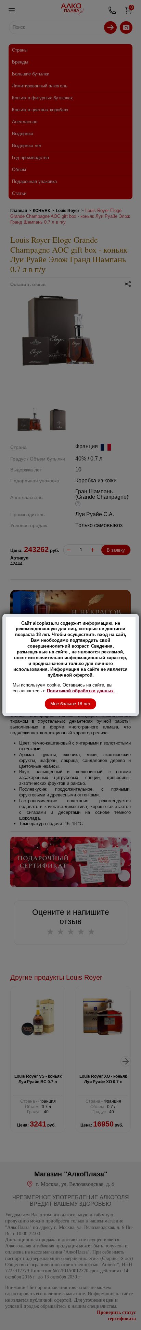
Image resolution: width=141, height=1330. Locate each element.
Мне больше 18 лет (70, 703)
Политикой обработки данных (81, 690)
